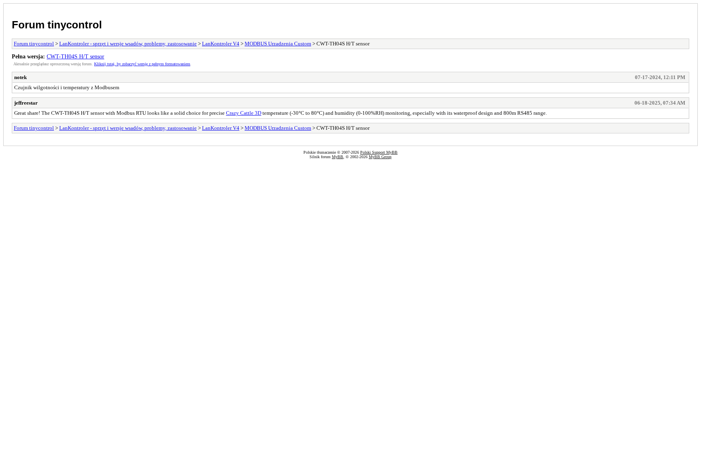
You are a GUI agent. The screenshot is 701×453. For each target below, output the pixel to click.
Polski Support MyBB (379, 152)
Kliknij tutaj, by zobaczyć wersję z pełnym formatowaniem (142, 64)
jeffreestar (26, 103)
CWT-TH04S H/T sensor (75, 56)
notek (20, 77)
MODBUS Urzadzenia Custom (278, 44)
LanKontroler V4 (220, 44)
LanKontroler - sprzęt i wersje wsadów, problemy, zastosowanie (128, 44)
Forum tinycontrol (57, 25)
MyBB (337, 157)
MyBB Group (380, 157)
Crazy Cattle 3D (243, 113)
